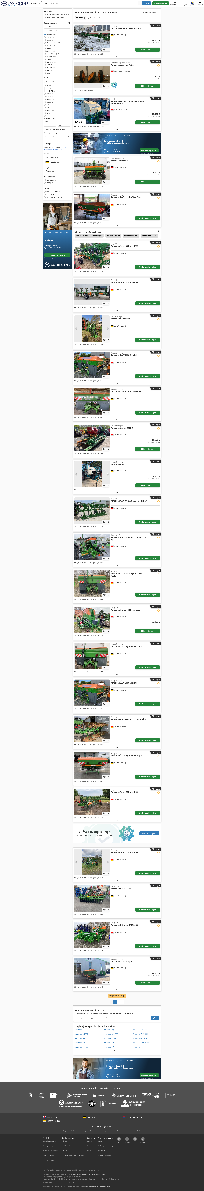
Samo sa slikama (53, 192)
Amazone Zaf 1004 (140, 1034)
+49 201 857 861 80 (134, 1117)
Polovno (50, 171)
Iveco (50, 37)
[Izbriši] (140, 3)
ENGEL (50, 46)
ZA (48, 85)
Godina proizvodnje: (51, 133)
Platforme (74, 1131)
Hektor (49, 108)
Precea (49, 94)
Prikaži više (118, 1051)
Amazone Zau (138, 1047)
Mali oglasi (51, 180)
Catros (49, 105)
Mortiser (131, 1131)
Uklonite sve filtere (96, 18)
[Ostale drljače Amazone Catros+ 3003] (92, 898)
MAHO (50, 70)
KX (48, 113)
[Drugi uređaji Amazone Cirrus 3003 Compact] (92, 620)
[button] (200, 3)
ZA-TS (52, 91)
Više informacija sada (149, 833)
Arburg (50, 51)
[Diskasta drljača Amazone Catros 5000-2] (92, 438)
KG (48, 116)
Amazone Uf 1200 (111, 1038)
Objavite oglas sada (149, 150)
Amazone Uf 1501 (149, 235)
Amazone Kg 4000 (111, 1034)
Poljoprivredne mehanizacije (57, 15)
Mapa (65, 1131)
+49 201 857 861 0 (94, 1117)
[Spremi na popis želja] (158, 29)
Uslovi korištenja (104, 1186)
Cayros (49, 96)
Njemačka (54, 162)
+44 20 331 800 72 (54, 1117)
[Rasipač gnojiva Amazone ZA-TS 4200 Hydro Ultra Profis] (92, 583)
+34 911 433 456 (53, 1121)
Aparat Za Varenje (118, 1131)
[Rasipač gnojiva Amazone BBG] (92, 474)
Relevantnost (150, 12)
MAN (49, 48)
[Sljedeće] (107, 38)
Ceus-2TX (50, 110)
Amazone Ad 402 (81, 1043)
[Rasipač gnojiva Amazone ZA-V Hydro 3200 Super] (92, 401)
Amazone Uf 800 (110, 1047)
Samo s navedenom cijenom (56, 129)
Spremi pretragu (118, 995)
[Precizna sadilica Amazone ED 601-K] (92, 171)
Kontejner (104, 1131)
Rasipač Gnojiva (113, 235)
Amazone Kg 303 (110, 1030)
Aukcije (50, 183)
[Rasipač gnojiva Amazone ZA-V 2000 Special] (92, 365)
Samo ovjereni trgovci (55, 197)
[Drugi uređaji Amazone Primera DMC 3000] (92, 935)
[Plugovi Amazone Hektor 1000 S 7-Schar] (92, 38)
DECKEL (50, 59)
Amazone (51, 35)
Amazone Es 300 (81, 1047)
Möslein (51, 62)
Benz (49, 40)
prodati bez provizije (57, 255)
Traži (147, 3)
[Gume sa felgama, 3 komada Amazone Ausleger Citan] (92, 75)
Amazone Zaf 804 (140, 1038)
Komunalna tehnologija (55, 17)
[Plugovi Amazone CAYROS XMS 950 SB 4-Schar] (92, 510)
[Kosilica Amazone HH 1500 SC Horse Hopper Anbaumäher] (92, 111)
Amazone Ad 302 (81, 1034)
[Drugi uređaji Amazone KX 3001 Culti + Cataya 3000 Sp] (92, 547)
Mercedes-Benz (53, 43)
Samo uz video (52, 195)
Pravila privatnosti (92, 1186)
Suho (139, 1131)
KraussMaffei (52, 54)
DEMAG (50, 65)
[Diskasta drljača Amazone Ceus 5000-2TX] (92, 328)
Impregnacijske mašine (89, 1131)
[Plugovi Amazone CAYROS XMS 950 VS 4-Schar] (92, 729)
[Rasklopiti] (117, 56)
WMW (49, 73)
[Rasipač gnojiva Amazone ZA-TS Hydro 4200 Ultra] (92, 656)
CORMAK (51, 68)
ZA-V (51, 88)
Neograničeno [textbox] (51, 157)
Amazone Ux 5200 (140, 1030)
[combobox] (57, 157)
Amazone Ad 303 (81, 1038)
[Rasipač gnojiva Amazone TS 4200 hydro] (92, 971)
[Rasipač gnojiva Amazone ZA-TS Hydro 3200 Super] (92, 207)
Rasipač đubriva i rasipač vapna (89, 235)
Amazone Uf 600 (110, 1043)
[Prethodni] (76, 38)
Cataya (49, 102)
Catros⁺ (50, 99)
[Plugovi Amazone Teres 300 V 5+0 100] (92, 256)
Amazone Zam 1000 (141, 1043)
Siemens (51, 57)
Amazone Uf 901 (131, 235)
